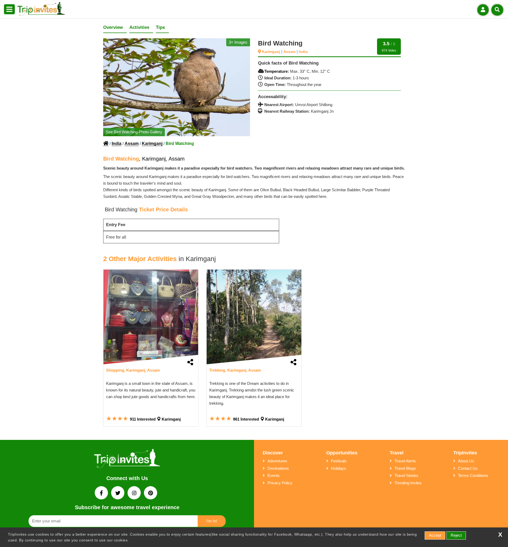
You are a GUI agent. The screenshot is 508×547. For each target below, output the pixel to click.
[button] (9, 9)
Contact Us (468, 468)
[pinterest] (150, 493)
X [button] (500, 534)
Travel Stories (406, 475)
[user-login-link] (483, 10)
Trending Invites (408, 483)
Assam (290, 51)
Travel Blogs (405, 468)
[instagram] (135, 493)
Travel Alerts (405, 461)
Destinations (278, 468)
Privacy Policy (279, 483)
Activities (139, 27)
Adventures (277, 461)
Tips (160, 27)
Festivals (339, 461)
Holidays (338, 468)
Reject (456, 535)
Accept (435, 535)
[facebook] (102, 493)
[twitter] (118, 493)
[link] (150, 317)
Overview (113, 27)
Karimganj (271, 51)
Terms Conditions (473, 475)
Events (273, 475)
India (303, 51)
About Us (466, 461)
